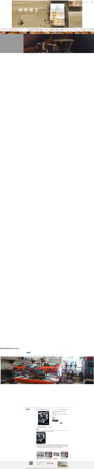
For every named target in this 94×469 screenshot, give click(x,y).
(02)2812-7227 (40, 463)
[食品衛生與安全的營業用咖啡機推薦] (64, 454)
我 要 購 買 (54, 420)
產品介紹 (35, 355)
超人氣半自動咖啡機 (55, 458)
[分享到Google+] (50, 463)
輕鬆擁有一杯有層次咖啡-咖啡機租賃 (40, 458)
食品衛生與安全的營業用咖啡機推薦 (64, 458)
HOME (55, 409)
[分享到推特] (49, 463)
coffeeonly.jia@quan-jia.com (42, 464)
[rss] (52, 463)
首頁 (30, 355)
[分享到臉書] (47, 463)
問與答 (44, 355)
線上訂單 (61, 355)
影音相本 (48, 355)
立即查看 (38, 459)
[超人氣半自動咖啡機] (56, 454)
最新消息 (39, 355)
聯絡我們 (53, 355)
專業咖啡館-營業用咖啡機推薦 (48, 458)
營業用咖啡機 (63, 445)
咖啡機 (27, 411)
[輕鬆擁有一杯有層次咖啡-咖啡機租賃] (40, 454)
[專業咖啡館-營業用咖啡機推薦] (48, 454)
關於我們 (57, 355)
